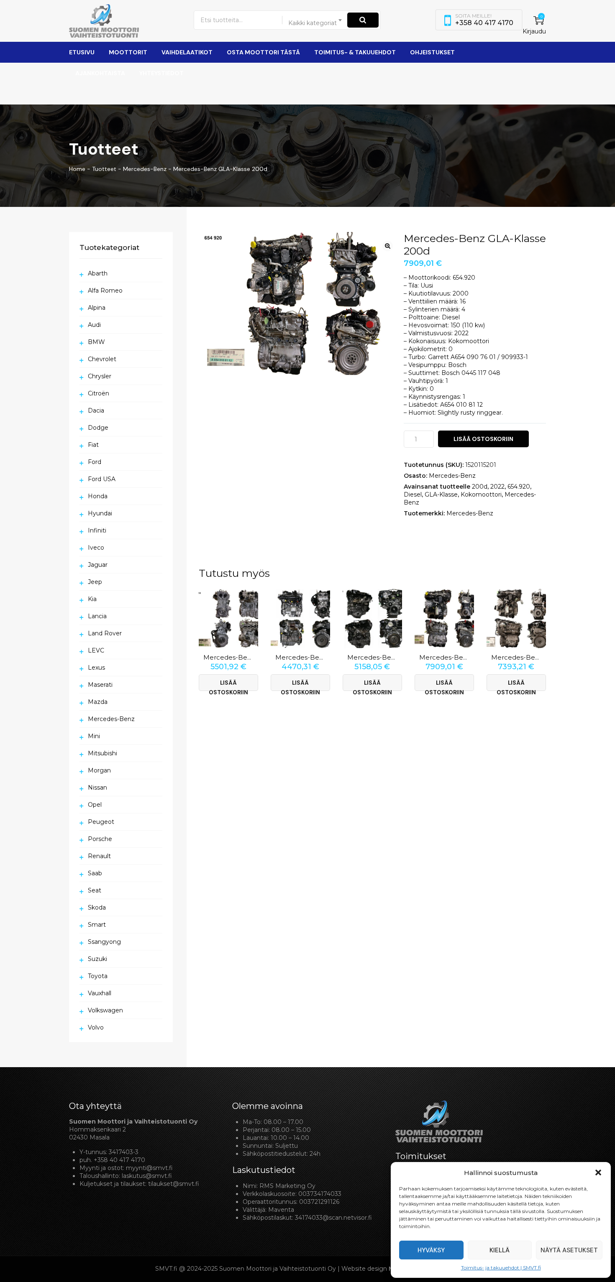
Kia (92, 599)
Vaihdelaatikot (187, 52)
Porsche (100, 839)
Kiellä (499, 1250)
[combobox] (315, 20)
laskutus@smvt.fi (147, 1176)
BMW (96, 342)
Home (77, 169)
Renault (99, 856)
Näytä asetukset (569, 1250)
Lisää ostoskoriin (483, 439)
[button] (598, 1172)
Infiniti (97, 530)
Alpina (96, 307)
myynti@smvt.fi (149, 1168)
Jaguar (98, 564)
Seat (94, 890)
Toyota (98, 976)
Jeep (95, 582)
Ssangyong (104, 942)
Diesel (413, 494)
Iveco (96, 547)
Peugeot (101, 822)
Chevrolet (102, 359)
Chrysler (99, 376)
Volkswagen (105, 1010)
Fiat (93, 445)
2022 (497, 486)
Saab (95, 873)
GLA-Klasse (441, 494)
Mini (94, 736)
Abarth (98, 273)
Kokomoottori (481, 494)
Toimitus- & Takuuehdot (355, 52)
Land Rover (105, 633)
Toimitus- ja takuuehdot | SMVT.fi (501, 1267)
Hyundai (100, 513)
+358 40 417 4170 (119, 1160)
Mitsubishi (102, 753)
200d (479, 486)
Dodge (98, 427)
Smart (97, 924)
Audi (94, 325)
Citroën (98, 393)
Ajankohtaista (100, 73)
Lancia (97, 616)
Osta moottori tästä (263, 52)
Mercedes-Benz (452, 475)
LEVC (96, 650)
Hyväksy (431, 1250)
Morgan (99, 770)
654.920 (518, 486)
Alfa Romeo (105, 290)
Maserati (100, 684)
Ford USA (101, 479)
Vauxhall (99, 993)
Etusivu (82, 52)
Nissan (97, 787)
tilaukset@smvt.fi (173, 1184)
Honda (98, 496)
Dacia (96, 410)
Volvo (96, 1027)
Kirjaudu (534, 31)
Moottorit (128, 52)
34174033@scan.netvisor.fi (333, 1217)
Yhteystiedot (161, 73)
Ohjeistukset (432, 52)
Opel (95, 804)
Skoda (97, 907)
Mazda (98, 702)
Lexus (96, 667)
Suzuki (97, 959)
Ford (94, 462)
